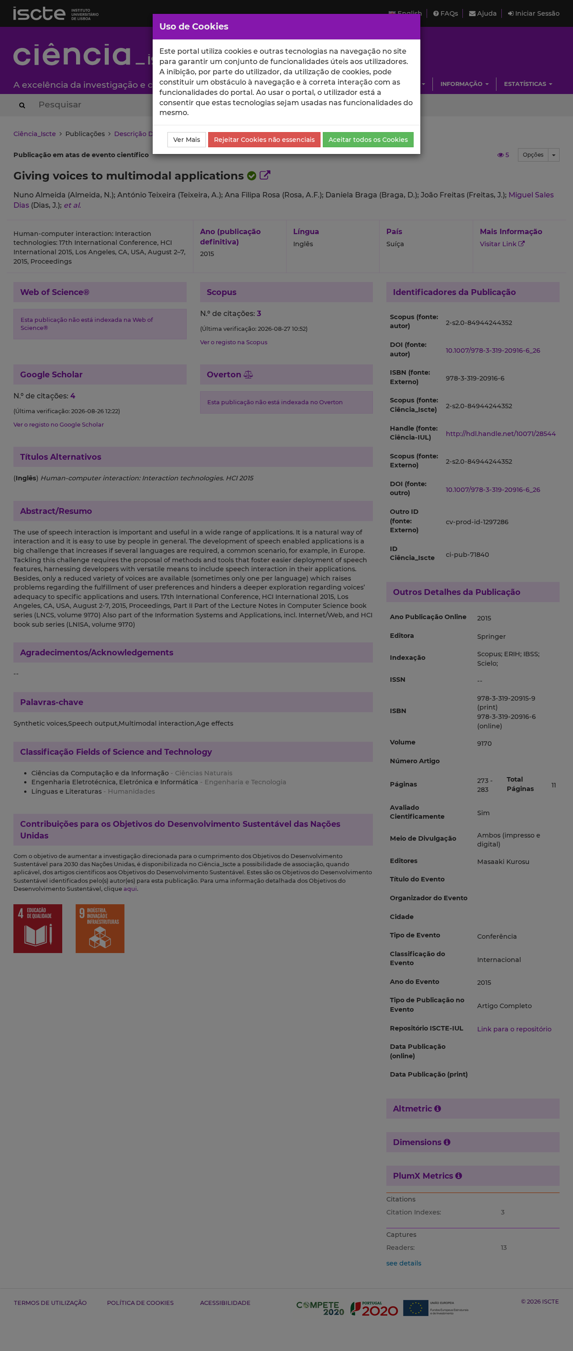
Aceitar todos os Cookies (368, 140)
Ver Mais (186, 140)
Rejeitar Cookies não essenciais (264, 140)
